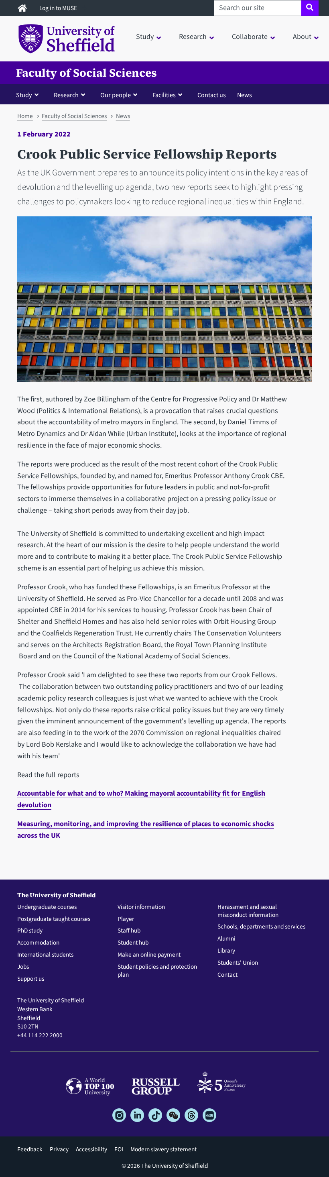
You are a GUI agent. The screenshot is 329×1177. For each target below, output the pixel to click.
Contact (227, 975)
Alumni (226, 939)
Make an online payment (149, 955)
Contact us (211, 95)
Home (25, 116)
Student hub (133, 943)
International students (45, 955)
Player (126, 919)
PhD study (30, 931)
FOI (118, 1149)
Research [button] (193, 37)
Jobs (23, 967)
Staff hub (129, 931)
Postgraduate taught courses (53, 919)
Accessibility (91, 1149)
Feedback (30, 1149)
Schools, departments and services (261, 927)
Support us (30, 979)
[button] (29, 94)
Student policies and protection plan (157, 971)
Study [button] (145, 37)
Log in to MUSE (58, 8)
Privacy (59, 1149)
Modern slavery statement (163, 1149)
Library (226, 951)
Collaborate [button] (250, 37)
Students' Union (237, 963)
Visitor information (141, 907)
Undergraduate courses (47, 907)
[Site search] (310, 8)
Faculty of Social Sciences (86, 72)
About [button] (302, 37)
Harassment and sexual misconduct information (247, 911)
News (244, 95)
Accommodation (38, 943)
